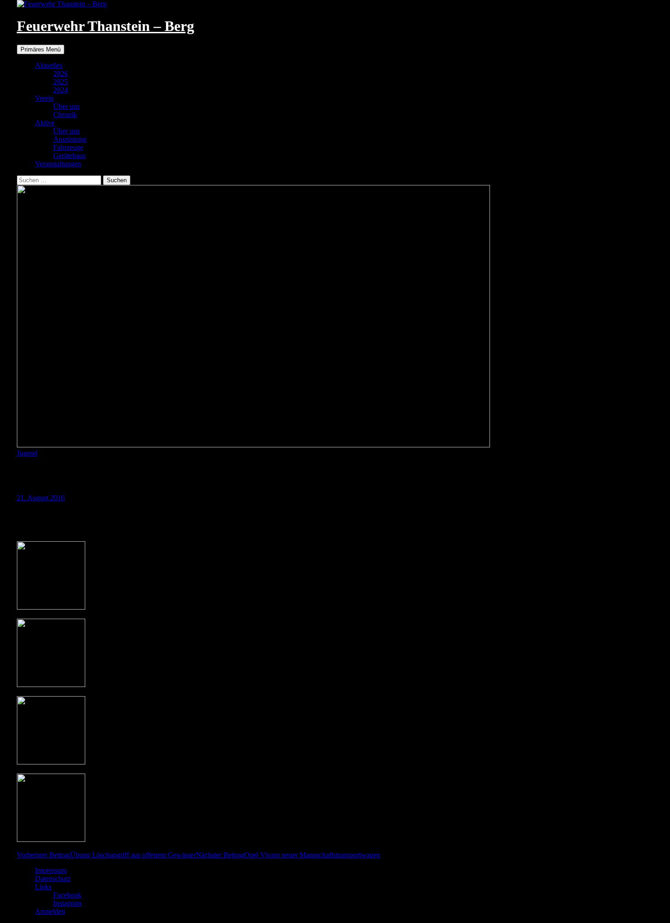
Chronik (65, 114)
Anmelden (50, 911)
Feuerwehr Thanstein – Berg (105, 26)
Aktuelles (48, 65)
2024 (60, 90)
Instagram (67, 903)
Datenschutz (53, 878)
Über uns (66, 106)
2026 (60, 73)
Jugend (27, 453)
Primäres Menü (41, 49)
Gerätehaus (69, 155)
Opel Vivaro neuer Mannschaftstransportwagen (288, 855)
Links (43, 887)
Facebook (67, 895)
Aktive (45, 123)
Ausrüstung (70, 139)
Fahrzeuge (68, 147)
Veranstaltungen (58, 164)
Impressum (51, 870)
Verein (44, 98)
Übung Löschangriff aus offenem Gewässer (106, 855)
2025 (60, 82)
